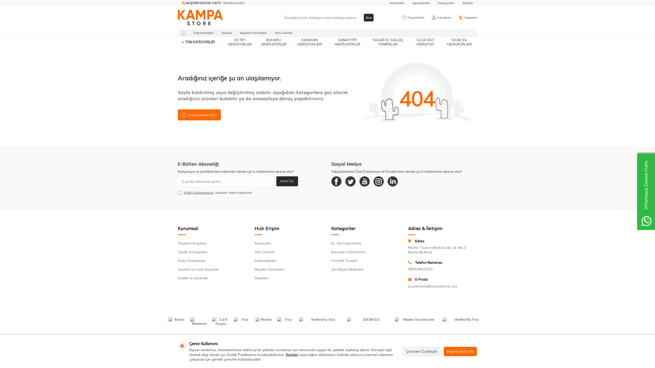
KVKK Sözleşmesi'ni (199, 192)
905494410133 (420, 269)
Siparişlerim (421, 3)
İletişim (468, 3)
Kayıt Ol (287, 181)
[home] (183, 33)
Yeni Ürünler (283, 33)
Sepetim (261, 278)
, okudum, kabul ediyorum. (218, 192)
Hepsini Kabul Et (460, 351)
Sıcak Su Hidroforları (459, 42)
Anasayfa (263, 243)
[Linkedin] (393, 181)
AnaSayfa (396, 3)
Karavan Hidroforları (309, 42)
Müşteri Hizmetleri (253, 33)
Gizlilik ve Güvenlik (193, 278)
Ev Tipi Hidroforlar (240, 42)
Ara (369, 17)
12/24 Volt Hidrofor (425, 42)
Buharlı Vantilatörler (274, 42)
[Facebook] (336, 181)
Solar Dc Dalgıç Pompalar (388, 42)
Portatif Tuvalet (344, 260)
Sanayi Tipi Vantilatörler (347, 42)
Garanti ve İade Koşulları (198, 269)
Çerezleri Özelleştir (421, 351)
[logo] (200, 17)
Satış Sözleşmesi (192, 260)
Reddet (292, 354)
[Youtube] (364, 181)
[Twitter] (350, 181)
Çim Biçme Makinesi (347, 269)
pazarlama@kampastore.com (432, 286)
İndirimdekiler (203, 33)
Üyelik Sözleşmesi (192, 252)
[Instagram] (379, 181)
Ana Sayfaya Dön (202, 115)
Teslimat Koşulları (192, 243)
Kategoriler (446, 3)
